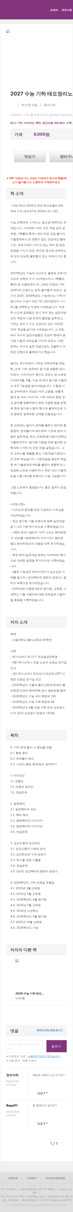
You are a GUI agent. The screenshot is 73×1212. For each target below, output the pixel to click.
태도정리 (59, 122)
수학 (69, 122)
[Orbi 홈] (8, 9)
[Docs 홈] (32, 9)
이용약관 (13, 1178)
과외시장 (66, 9)
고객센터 (31, 1178)
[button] (10, 980)
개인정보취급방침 (55, 1178)
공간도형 (47, 122)
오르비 (54, 9)
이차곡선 (29, 122)
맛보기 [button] (29, 156)
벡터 (38, 122)
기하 (19, 122)
